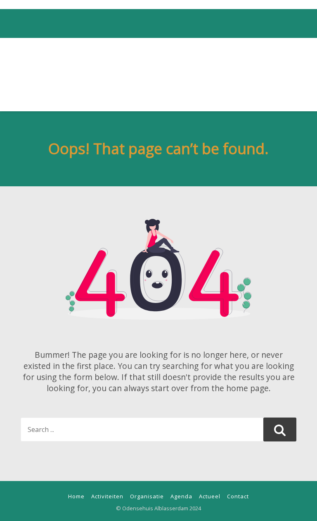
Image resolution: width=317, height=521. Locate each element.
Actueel (209, 496)
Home (76, 496)
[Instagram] (157, 6)
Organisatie (147, 496)
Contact (238, 496)
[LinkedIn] (170, 6)
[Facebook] (145, 6)
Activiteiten (107, 496)
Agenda (181, 496)
